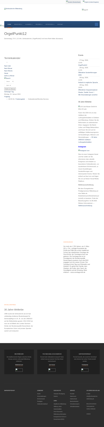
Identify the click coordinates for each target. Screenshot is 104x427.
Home (9, 24)
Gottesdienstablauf (42, 404)
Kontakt (60, 24)
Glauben (28, 24)
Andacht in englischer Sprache (88, 82)
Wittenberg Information (60, 414)
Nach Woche (8, 71)
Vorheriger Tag (9, 91)
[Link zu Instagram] (83, 150)
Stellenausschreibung (85, 205)
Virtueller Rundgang (59, 393)
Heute (6, 73)
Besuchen (17, 24)
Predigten (40, 401)
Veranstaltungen (41, 396)
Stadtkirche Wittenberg (60, 404)
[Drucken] (8, 62)
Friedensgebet (20, 99)
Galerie (56, 396)
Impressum (73, 396)
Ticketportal (85, 365)
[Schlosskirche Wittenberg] (13, 8)
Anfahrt (88, 414)
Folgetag (7, 96)
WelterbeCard (19, 365)
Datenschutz (73, 399)
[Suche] (7, 78)
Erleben (38, 24)
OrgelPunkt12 (82, 65)
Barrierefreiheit (74, 401)
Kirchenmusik (41, 399)
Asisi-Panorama (58, 411)
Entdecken (49, 24)
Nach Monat (8, 68)
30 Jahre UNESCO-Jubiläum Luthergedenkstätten (87, 139)
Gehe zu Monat (9, 75)
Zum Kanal (52, 365)
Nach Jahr (7, 66)
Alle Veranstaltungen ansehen (88, 95)
